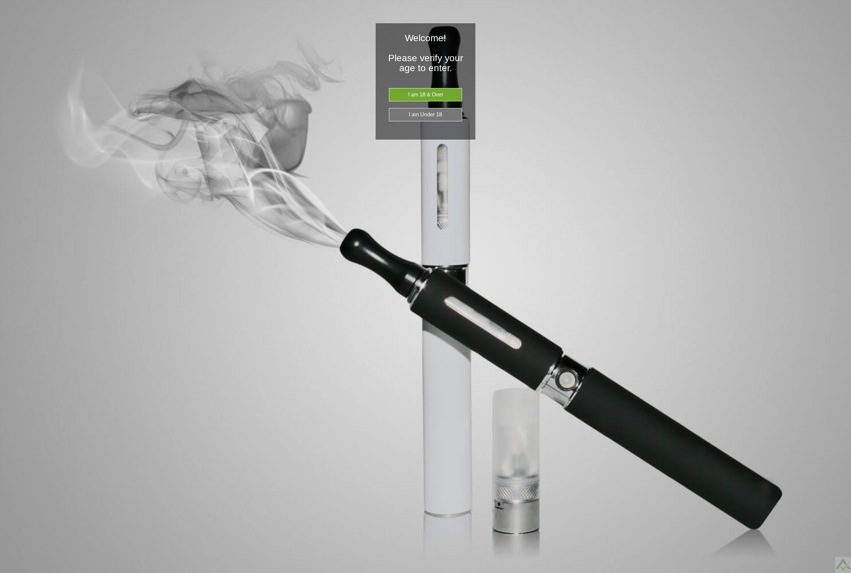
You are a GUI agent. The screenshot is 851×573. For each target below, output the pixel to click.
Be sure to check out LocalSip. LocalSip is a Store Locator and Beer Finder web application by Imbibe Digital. (839, 571)
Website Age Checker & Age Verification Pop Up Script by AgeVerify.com (842, 571)
